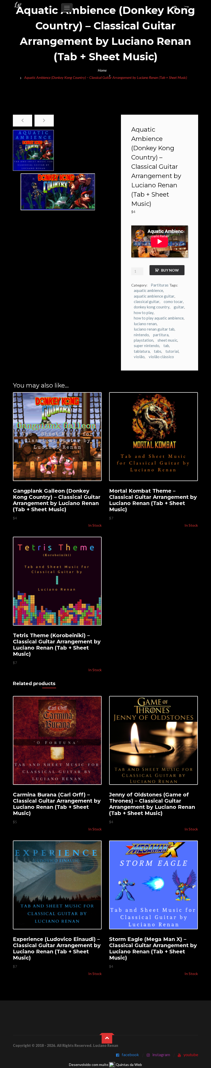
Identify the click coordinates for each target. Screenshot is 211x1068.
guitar (179, 307)
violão (139, 356)
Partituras (160, 285)
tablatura (142, 351)
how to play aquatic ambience (159, 318)
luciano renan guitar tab (154, 329)
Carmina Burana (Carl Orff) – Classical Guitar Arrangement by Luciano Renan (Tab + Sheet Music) (57, 804)
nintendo (141, 334)
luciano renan (145, 323)
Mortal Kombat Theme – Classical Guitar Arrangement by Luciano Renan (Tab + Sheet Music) (153, 500)
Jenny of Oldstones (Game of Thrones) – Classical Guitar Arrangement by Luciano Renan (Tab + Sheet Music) (152, 804)
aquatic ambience (148, 290)
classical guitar (147, 301)
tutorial (172, 351)
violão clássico (161, 356)
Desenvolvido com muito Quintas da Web (105, 1064)
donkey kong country (152, 307)
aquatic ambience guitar (154, 296)
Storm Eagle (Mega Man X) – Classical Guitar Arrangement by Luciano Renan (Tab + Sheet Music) (153, 948)
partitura (161, 334)
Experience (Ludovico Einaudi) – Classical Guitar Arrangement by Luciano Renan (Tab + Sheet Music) (57, 948)
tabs (157, 351)
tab (166, 345)
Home (102, 70)
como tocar (173, 301)
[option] (33, 150)
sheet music (167, 340)
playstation (143, 340)
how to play (144, 312)
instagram (161, 1054)
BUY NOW (170, 270)
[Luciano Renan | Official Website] (18, 5)
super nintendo (146, 345)
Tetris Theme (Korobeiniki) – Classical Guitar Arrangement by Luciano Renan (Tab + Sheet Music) (57, 644)
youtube (190, 1054)
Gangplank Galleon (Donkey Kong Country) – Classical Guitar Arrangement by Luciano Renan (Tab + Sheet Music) (56, 500)
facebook (130, 1054)
